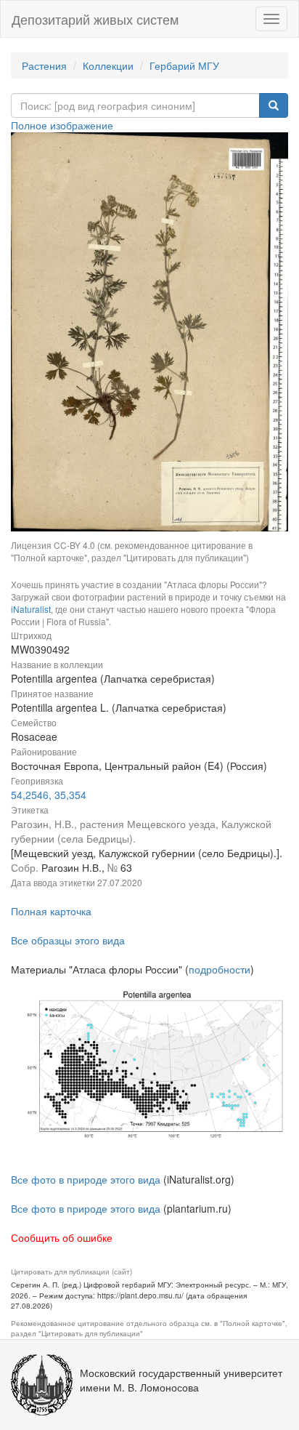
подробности (219, 969)
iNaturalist (31, 609)
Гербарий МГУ (184, 65)
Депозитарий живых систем (95, 18)
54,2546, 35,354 (48, 794)
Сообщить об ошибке (61, 1237)
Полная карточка (51, 911)
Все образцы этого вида (68, 940)
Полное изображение (62, 125)
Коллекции (108, 65)
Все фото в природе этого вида (85, 1179)
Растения (44, 65)
